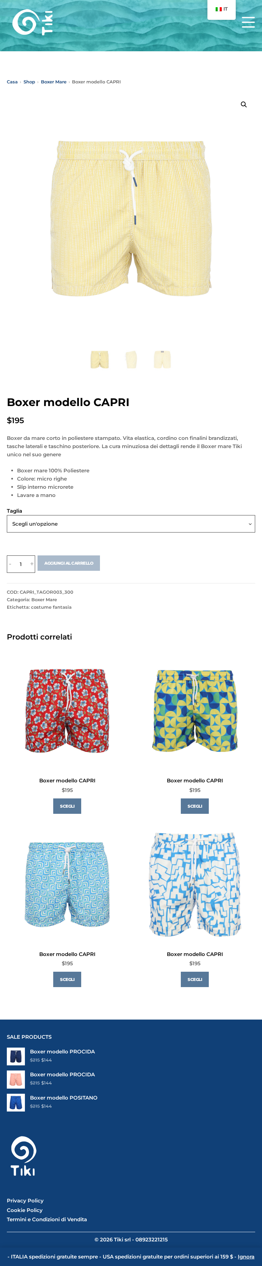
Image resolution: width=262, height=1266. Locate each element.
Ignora (246, 1256)
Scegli (67, 806)
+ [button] (32, 564)
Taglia (14, 511)
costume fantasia (51, 607)
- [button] (10, 564)
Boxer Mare (44, 599)
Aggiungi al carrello (68, 563)
